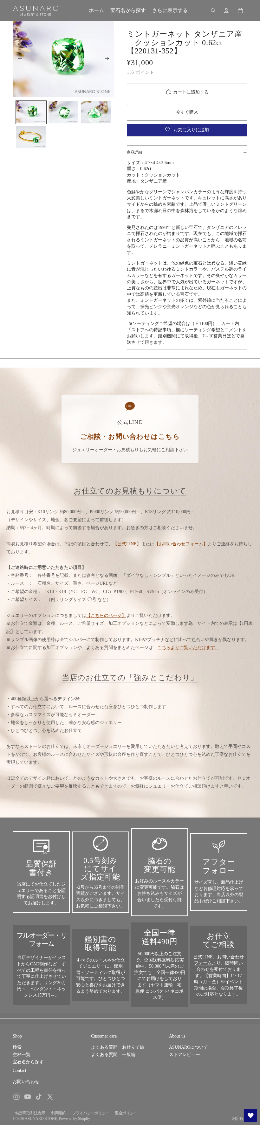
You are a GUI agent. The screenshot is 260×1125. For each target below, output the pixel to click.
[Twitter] (50, 1097)
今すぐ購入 (187, 112)
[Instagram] (16, 1097)
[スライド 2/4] (63, 112)
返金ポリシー (126, 1113)
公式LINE (203, 957)
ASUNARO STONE (41, 1118)
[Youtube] (27, 1097)
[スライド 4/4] (31, 137)
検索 (17, 1047)
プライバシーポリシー (90, 1113)
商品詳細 (134, 152)
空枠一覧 (21, 1054)
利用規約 (58, 1113)
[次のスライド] (109, 59)
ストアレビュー (184, 1054)
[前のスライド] (18, 59)
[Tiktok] (38, 1097)
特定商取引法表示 (30, 1113)
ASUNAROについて (188, 1047)
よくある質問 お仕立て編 (117, 1047)
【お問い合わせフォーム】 (181, 544)
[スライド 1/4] (31, 112)
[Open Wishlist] (250, 1115)
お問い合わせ (26, 1081)
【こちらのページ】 (106, 615)
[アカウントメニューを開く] (226, 10)
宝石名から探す (28, 1061)
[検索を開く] (213, 10)
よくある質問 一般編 (113, 1054)
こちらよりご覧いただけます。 (188, 647)
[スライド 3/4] (96, 112)
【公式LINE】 (127, 544)
